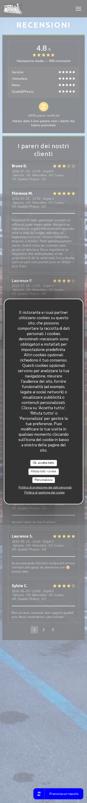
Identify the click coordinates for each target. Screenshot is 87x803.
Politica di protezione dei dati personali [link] (45, 487)
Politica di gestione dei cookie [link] (44, 493)
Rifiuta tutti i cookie (43, 471)
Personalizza (43, 480)
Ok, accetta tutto (43, 463)
